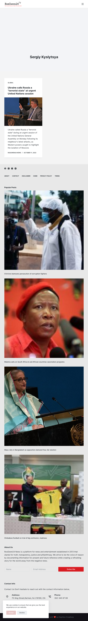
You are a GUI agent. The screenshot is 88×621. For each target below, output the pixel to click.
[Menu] (83, 4)
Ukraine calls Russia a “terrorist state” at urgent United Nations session (22, 90)
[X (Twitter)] (9, 168)
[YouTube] (15, 168)
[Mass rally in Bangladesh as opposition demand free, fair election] (44, 406)
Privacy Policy (46, 176)
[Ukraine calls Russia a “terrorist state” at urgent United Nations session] (23, 111)
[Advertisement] (44, 25)
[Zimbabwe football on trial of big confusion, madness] (44, 494)
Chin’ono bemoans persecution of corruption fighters (25, 274)
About (6, 176)
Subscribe (71, 569)
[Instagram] (12, 168)
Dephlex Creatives (66, 617)
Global (10, 83)
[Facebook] (5, 168)
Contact (15, 176)
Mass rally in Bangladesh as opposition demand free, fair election (30, 450)
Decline (22, 613)
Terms (57, 176)
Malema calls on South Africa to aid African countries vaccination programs (34, 362)
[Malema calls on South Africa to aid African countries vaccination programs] (44, 318)
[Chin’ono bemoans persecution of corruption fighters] (44, 230)
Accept (11, 613)
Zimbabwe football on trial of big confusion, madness (25, 538)
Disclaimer (26, 176)
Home (35, 176)
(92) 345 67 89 (61, 598)
